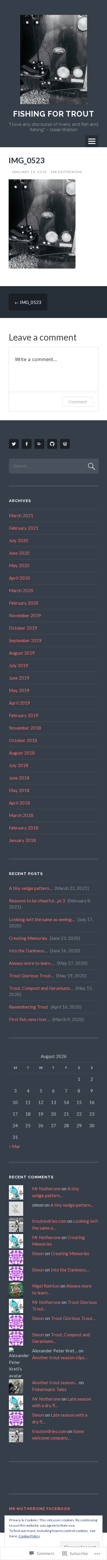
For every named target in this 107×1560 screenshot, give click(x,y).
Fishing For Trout (53, 113)
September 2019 (25, 640)
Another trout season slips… (60, 1357)
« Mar (14, 1146)
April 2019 (19, 702)
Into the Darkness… (28, 950)
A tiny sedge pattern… (30, 888)
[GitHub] (53, 444)
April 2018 (19, 802)
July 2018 (18, 765)
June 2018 (19, 777)
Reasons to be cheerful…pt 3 (37, 900)
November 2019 (25, 615)
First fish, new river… (29, 1019)
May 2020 (19, 565)
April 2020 (19, 578)
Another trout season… (55, 1382)
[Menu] (91, 141)
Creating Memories (28, 938)
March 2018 (21, 815)
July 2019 (18, 665)
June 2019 (19, 678)
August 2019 (22, 653)
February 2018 (23, 827)
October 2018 (23, 740)
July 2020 (18, 540)
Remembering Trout (28, 1006)
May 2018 (19, 790)
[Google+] (40, 444)
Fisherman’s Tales (49, 1389)
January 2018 (22, 840)
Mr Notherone (67, 172)
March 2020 (21, 590)
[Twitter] (15, 444)
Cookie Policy (29, 1536)
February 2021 (23, 528)
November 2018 (25, 727)
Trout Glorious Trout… (31, 975)
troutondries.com (49, 1221)
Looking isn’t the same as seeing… (42, 919)
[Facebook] (28, 444)
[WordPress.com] (66, 444)
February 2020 (23, 603)
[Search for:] (54, 465)
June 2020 (19, 553)
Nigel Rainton (45, 1285)
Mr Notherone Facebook (39, 1508)
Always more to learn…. (32, 963)
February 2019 (23, 715)
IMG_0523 (28, 302)
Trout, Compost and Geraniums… (41, 988)
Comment (77, 401)
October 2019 (23, 628)
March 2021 (21, 515)
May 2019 (19, 690)
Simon (38, 1253)
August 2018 (22, 752)
